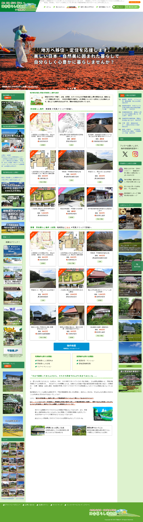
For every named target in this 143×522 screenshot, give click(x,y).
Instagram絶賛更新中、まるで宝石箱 (12, 498)
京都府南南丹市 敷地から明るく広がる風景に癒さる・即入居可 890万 (131, 113)
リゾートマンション (44, 366)
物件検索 (72, 7)
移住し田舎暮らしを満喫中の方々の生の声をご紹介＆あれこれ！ (12, 179)
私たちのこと (60, 7)
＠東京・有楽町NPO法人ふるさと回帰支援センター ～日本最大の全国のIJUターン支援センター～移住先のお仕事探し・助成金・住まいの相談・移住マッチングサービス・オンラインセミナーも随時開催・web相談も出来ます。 (12, 160)
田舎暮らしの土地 (43, 363)
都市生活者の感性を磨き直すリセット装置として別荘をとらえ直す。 (98, 430)
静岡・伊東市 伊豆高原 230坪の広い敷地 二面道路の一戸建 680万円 (131, 131)
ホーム (48, 7)
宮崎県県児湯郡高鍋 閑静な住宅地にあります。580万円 (131, 119)
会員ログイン (43, 505)
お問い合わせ (29, 505)
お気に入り (119, 7)
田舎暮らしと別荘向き (45, 360)
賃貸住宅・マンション (86, 360)
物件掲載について (104, 7)
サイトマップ (135, 2)
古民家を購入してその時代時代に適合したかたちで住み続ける (57, 430)
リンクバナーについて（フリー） (78, 505)
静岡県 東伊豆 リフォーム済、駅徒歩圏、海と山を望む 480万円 (132, 101)
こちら (67, 227)
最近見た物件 (133, 7)
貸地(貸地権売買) (85, 363)
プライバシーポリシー (12, 505)
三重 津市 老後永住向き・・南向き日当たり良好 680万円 (131, 124)
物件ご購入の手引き (87, 7)
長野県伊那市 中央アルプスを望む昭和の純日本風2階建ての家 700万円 (131, 107)
